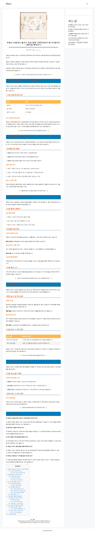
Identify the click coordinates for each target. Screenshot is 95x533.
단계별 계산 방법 (14, 476)
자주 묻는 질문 (11, 514)
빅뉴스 (9, 4)
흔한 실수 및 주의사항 (15, 498)
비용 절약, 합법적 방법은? (14, 496)
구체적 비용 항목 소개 (17, 508)
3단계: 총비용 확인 (17, 492)
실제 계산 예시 (15, 478)
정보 (34, 519)
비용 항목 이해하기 (15, 483)
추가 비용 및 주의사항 (17, 472)
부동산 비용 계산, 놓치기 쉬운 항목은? (18, 469)
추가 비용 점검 (15, 512)
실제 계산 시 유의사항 (16, 510)
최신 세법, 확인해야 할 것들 (15, 505)
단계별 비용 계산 (14, 487)
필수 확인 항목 (15, 485)
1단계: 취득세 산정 (16, 489)
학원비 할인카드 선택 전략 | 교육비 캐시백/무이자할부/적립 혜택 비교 (34, 520)
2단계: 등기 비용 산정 (17, 490)
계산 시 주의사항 (16, 480)
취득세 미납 (14, 499)
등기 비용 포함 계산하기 (14, 481)
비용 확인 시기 (14, 494)
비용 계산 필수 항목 (15, 507)
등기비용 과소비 (16, 501)
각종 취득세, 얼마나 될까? (14, 474)
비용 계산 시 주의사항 (16, 503)
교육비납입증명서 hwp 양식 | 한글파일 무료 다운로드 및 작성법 (34, 522)
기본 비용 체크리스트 (15, 471)
